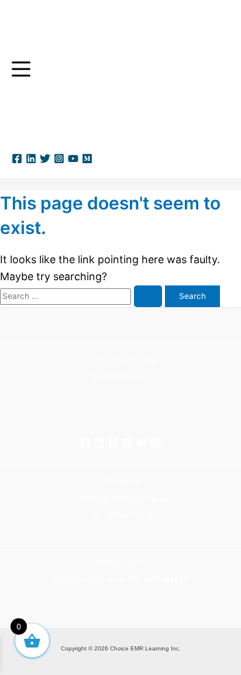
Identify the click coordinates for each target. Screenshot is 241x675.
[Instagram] (59, 158)
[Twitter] (45, 158)
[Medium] (87, 158)
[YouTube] (73, 158)
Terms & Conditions (120, 375)
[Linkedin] (31, 158)
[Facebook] (17, 158)
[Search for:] (82, 295)
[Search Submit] (148, 296)
